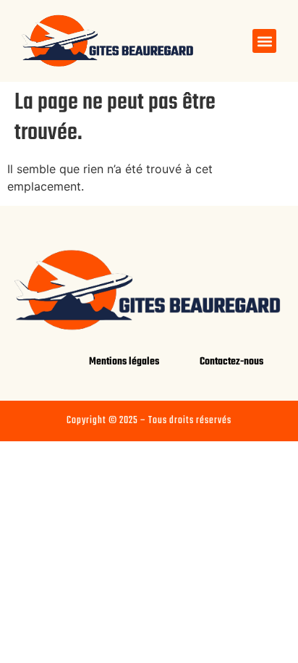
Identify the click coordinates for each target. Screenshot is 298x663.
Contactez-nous (231, 362)
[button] (264, 41)
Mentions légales (124, 362)
